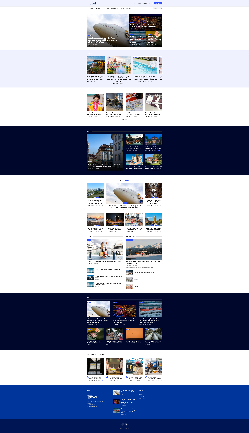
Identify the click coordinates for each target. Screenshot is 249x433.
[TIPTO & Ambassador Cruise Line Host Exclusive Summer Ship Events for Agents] (90, 284)
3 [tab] (124, 119)
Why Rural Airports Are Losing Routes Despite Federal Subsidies (135, 378)
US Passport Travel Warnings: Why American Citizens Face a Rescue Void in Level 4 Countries (154, 39)
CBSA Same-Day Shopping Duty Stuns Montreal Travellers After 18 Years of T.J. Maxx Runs (114, 342)
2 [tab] (123, 119)
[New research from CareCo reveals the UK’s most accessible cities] (95, 219)
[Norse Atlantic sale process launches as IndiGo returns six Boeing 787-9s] (134, 334)
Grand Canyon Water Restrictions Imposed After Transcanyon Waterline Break (153, 342)
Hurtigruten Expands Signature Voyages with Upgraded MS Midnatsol (108, 277)
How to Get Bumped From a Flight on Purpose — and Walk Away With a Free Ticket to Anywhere (116, 378)
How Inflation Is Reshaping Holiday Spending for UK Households (124, 77)
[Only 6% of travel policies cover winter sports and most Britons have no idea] (144, 249)
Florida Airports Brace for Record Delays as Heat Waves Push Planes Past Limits (95, 113)
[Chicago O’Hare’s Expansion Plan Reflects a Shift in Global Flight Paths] (129, 286)
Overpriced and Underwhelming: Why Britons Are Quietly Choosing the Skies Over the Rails (150, 78)
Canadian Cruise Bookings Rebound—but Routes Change (104, 261)
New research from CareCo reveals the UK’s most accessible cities (95, 229)
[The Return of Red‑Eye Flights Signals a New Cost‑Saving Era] (134, 102)
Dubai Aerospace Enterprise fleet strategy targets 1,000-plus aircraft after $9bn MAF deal (102, 40)
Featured (90, 161)
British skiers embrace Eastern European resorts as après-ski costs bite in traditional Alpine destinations (148, 271)
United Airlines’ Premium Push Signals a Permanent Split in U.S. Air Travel (113, 113)
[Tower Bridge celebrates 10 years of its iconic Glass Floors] (134, 219)
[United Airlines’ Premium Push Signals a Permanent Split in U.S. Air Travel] (114, 102)
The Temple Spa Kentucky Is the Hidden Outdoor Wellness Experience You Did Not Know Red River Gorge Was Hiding (98, 79)
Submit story (129, 8)
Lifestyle (122, 8)
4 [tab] (125, 119)
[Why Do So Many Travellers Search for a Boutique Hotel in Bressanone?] (105, 152)
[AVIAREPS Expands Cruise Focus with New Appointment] (90, 270)
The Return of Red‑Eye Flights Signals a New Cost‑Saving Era (134, 113)
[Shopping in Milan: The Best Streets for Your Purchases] (153, 190)
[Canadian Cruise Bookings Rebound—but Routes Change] (105, 249)
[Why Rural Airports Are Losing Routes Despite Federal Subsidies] (134, 366)
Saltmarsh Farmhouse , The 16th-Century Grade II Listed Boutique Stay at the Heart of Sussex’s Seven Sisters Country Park (153, 167)
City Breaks (106, 8)
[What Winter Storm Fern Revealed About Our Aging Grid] (129, 279)
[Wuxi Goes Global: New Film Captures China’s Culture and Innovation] (95, 190)
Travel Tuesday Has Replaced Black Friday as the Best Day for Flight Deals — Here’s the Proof (96, 378)
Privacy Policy (142, 398)
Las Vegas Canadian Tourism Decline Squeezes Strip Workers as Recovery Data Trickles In (144, 25)
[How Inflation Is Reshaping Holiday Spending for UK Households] (124, 65)
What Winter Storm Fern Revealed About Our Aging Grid (146, 277)
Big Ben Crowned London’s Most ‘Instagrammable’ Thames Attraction (153, 229)
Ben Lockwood (91, 44)
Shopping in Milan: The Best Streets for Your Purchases (154, 201)
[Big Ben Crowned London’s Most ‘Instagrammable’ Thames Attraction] (153, 219)
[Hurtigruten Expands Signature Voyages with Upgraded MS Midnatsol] (90, 277)
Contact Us (144, 3)
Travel (91, 8)
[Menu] (87, 8)
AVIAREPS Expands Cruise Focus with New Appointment (107, 269)
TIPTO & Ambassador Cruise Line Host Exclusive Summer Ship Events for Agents (108, 284)
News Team (94, 83)
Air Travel (141, 57)
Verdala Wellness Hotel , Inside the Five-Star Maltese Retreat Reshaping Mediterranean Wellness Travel (134, 147)
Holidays (98, 8)
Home (134, 3)
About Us (139, 3)
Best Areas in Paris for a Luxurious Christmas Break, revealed (115, 229)
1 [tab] (122, 119)
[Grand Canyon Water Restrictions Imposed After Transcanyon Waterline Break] (153, 334)
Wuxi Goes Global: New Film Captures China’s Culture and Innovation (95, 201)
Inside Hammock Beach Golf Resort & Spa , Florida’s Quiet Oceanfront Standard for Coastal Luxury (133, 167)
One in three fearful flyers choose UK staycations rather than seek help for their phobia (153, 113)
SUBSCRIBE (158, 3)
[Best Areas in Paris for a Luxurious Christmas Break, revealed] (115, 219)
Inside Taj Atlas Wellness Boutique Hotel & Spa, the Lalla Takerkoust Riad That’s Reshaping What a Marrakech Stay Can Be (153, 147)
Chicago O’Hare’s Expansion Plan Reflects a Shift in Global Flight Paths (147, 285)
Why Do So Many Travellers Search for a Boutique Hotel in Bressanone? (104, 165)
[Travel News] (91, 3)
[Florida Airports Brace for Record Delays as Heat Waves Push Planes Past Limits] (95, 102)
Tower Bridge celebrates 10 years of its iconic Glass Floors (134, 229)
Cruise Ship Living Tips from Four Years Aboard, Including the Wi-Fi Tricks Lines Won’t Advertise (137, 39)
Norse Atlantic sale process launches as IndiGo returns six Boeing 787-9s (133, 342)
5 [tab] (126, 119)
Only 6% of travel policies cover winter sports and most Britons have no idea (143, 262)
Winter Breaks (114, 8)
